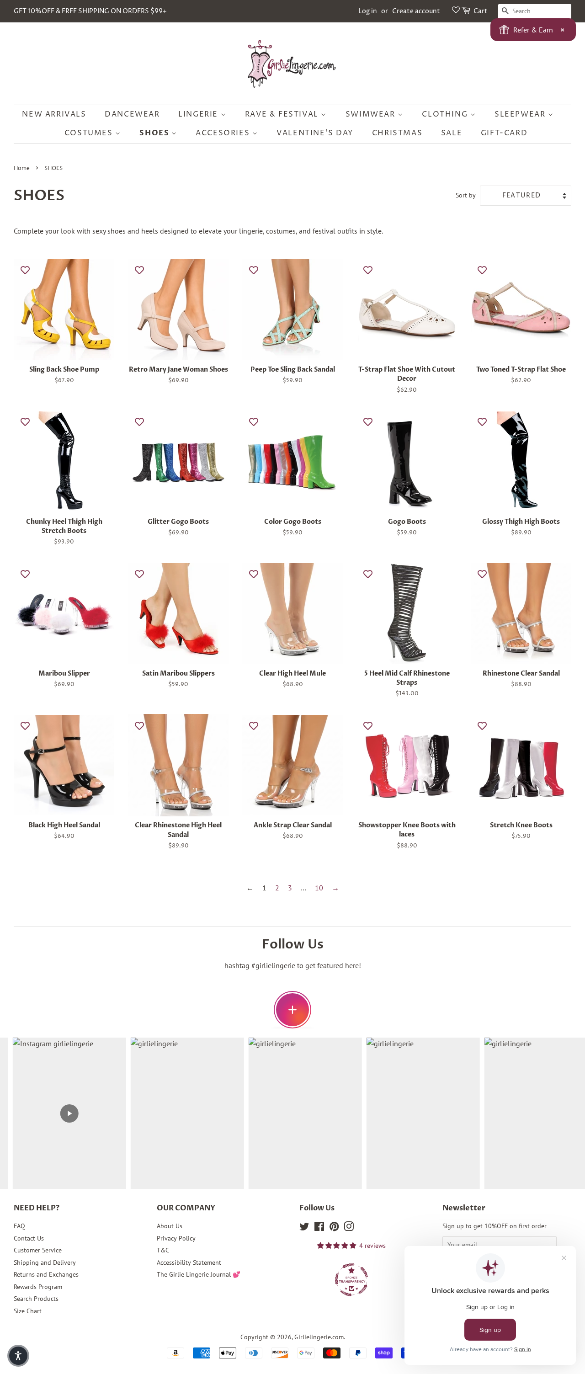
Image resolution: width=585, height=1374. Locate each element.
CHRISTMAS (397, 133)
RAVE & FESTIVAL (283, 114)
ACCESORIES (224, 133)
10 (319, 887)
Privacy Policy (176, 1238)
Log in (367, 11)
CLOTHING (446, 114)
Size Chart (28, 1311)
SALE (451, 133)
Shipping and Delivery (45, 1262)
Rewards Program (38, 1287)
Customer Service (38, 1250)
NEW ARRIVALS (54, 114)
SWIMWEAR (372, 114)
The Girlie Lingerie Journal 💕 (198, 1274)
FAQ (19, 1226)
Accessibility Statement (189, 1262)
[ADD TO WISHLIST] (25, 270)
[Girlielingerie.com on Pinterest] (334, 1228)
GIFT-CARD (504, 133)
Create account (416, 11)
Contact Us (29, 1238)
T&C (163, 1250)
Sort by (466, 195)
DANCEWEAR (132, 114)
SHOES (155, 133)
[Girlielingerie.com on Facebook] (319, 1228)
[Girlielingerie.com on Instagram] (349, 1228)
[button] (18, 1356)
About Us (169, 1226)
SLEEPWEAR (521, 114)
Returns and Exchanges (46, 1274)
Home (22, 168)
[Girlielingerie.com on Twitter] (304, 1228)
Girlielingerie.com (319, 1337)
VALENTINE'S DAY (315, 133)
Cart (480, 11)
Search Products (36, 1298)
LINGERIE (199, 114)
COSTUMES (89, 133)
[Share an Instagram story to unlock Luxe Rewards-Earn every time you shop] (292, 1009)
